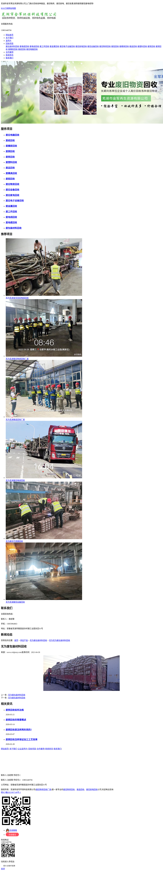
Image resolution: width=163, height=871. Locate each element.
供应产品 (24, 640)
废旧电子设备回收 (67, 46)
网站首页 (9, 35)
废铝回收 (115, 46)
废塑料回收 (142, 46)
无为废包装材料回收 (38, 640)
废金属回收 (54, 46)
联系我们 (9, 58)
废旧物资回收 (105, 46)
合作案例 (9, 52)
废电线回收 (34, 46)
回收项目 (9, 44)
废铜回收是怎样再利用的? (19, 729)
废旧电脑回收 (32, 49)
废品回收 (133, 46)
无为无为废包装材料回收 (59, 640)
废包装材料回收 (12, 46)
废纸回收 (22, 49)
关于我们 (9, 38)
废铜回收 (10, 151)
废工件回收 (44, 46)
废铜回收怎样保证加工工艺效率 (21, 739)
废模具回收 (124, 46)
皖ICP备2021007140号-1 (11, 792)
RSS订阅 (4, 8)
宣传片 (8, 41)
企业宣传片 (22, 749)
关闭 (3, 869)
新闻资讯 (9, 55)
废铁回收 (151, 46)
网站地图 (12, 8)
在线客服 (13, 830)
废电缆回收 (24, 46)
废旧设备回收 (93, 46)
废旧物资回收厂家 (43, 789)
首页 (16, 640)
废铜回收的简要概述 (16, 719)
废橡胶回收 (13, 49)
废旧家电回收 (81, 46)
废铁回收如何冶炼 (15, 710)
